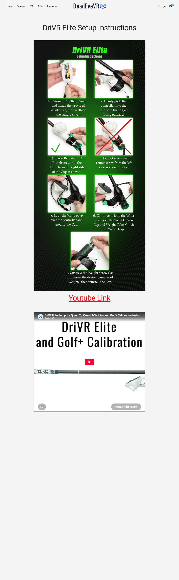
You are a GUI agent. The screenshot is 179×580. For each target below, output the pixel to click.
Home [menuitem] (10, 6)
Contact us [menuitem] (52, 6)
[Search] (159, 6)
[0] (169, 6)
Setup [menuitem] (40, 6)
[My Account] (164, 6)
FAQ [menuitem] (31, 6)
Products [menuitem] (21, 6)
